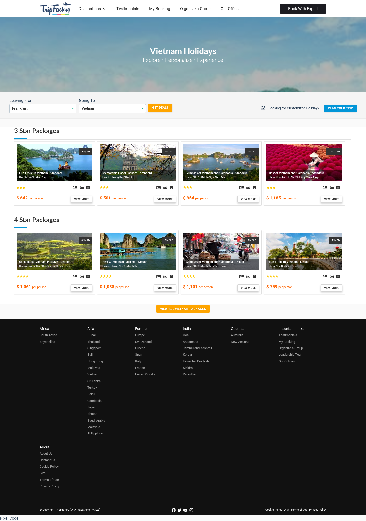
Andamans (190, 341)
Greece (140, 348)
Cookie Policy (49, 466)
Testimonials (127, 8)
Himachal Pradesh (196, 361)
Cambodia (94, 400)
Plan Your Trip (340, 108)
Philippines (95, 433)
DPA (43, 473)
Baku (91, 394)
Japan (91, 407)
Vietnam (93, 374)
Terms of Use (49, 479)
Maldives (93, 367)
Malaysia (93, 427)
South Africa (48, 335)
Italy (138, 361)
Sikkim (188, 367)
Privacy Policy (49, 486)
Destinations (90, 8)
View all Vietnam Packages (183, 309)
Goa (186, 335)
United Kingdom (146, 374)
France (140, 367)
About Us (46, 453)
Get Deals (160, 107)
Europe (140, 335)
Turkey (92, 387)
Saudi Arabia (96, 420)
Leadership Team (291, 354)
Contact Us (47, 460)
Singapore (94, 348)
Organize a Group (195, 8)
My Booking (159, 8)
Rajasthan (190, 374)
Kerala (187, 354)
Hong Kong (95, 361)
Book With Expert (303, 8)
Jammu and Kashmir (197, 348)
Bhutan (92, 413)
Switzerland (143, 341)
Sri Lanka (94, 381)
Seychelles (47, 341)
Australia (237, 335)
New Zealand (240, 341)
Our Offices (230, 8)
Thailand (93, 341)
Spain (139, 354)
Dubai (91, 335)
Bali (90, 354)
